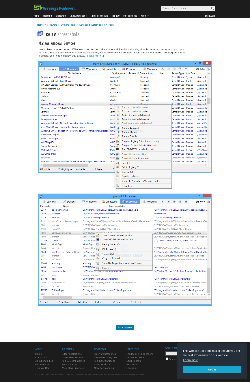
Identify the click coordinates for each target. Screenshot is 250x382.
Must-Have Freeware (73, 368)
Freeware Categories (105, 354)
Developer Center (135, 357)
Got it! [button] (212, 369)
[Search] (211, 8)
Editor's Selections (72, 354)
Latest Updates (102, 364)
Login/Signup (133, 360)
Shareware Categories (105, 357)
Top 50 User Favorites (73, 360)
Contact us (41, 357)
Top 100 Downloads (104, 360)
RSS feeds (132, 364)
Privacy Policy (42, 364)
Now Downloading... (104, 368)
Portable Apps (69, 364)
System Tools (68, 24)
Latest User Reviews (72, 357)
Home (40, 24)
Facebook (131, 368)
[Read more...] (95, 55)
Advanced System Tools (92, 24)
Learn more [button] (190, 360)
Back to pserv (125, 327)
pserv (111, 24)
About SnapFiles (44, 360)
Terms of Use (42, 368)
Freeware (52, 24)
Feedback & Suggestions (139, 354)
